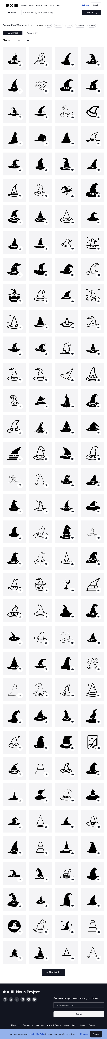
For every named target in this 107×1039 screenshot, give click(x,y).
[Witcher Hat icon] (40, 295)
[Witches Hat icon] (14, 111)
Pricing (85, 5)
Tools (52, 5)
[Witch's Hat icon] (40, 58)
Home (23, 5)
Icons (31, 5)
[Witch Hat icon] (14, 58)
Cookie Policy (38, 1034)
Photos (39, 5)
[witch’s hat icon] (40, 715)
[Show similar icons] (20, 65)
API (46, 5)
